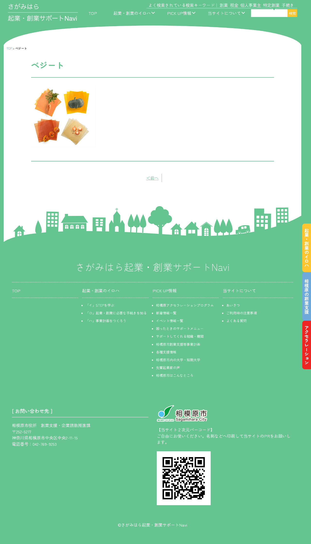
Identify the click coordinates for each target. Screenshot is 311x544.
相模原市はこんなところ (174, 375)
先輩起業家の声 (168, 367)
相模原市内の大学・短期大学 (178, 359)
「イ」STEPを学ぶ (100, 305)
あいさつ (233, 305)
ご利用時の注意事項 (241, 312)
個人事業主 (250, 5)
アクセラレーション (306, 345)
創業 (224, 5)
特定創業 (271, 5)
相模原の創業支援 (306, 296)
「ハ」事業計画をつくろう (106, 320)
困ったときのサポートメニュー (180, 328)
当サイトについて (224, 13)
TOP (92, 13)
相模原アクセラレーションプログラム (185, 305)
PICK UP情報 (179, 13)
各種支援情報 (166, 352)
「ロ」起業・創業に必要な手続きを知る (116, 312)
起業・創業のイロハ (132, 13)
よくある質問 (236, 320)
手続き (288, 5)
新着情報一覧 (166, 312)
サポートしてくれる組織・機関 (180, 336)
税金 (234, 5)
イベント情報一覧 (169, 320)
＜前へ (152, 178)
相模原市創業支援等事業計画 (178, 344)
